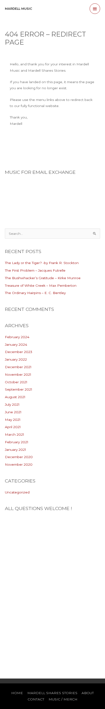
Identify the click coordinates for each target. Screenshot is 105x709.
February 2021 (16, 442)
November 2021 (18, 374)
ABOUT (88, 693)
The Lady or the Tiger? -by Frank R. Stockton (42, 263)
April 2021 (13, 427)
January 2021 (15, 450)
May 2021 (13, 420)
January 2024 (16, 344)
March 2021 (14, 434)
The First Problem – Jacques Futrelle (35, 270)
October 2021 (16, 382)
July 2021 (12, 404)
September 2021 (18, 389)
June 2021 (13, 412)
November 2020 (18, 464)
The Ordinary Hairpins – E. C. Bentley (35, 293)
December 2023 (18, 352)
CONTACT (36, 699)
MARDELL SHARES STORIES (52, 693)
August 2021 (15, 397)
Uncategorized (17, 492)
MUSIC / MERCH (63, 699)
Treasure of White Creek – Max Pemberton (40, 285)
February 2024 (17, 337)
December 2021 (18, 367)
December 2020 (19, 457)
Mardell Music (18, 8)
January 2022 (16, 359)
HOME (17, 693)
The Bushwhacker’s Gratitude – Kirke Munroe (43, 278)
